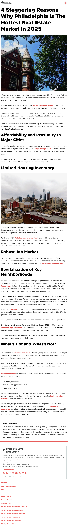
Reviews (4, 482)
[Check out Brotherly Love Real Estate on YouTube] (16, 473)
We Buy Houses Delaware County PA (13, 513)
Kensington (14, 309)
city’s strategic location (44, 149)
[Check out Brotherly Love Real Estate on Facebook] (4, 473)
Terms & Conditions (7, 500)
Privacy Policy (6, 496)
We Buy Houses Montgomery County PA (14, 506)
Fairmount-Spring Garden (11, 328)
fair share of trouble (22, 353)
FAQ (2, 493)
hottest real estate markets (43, 105)
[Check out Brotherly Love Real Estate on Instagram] (7, 473)
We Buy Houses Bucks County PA (12, 510)
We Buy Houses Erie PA (9, 524)
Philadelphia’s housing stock (26, 238)
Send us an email (8, 469)
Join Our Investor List (8, 486)
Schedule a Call (6, 503)
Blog (2, 489)
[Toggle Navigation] (65, 3)
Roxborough (6, 286)
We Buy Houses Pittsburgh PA (11, 517)
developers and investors (52, 263)
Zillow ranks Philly (8, 374)
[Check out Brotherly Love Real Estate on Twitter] (13, 473)
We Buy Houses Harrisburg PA (11, 520)
